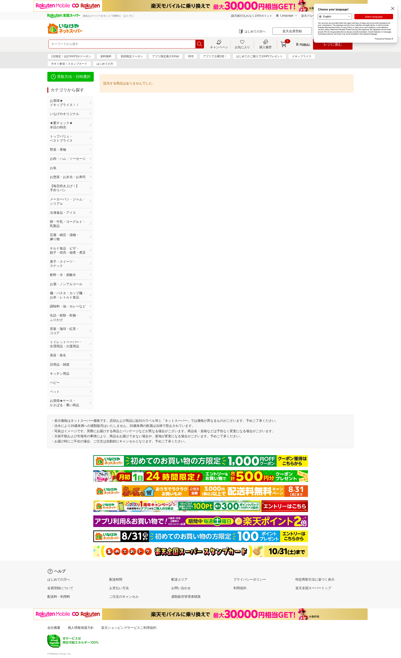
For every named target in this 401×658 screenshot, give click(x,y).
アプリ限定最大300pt (165, 56)
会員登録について (60, 588)
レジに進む (332, 44)
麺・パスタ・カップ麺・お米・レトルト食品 (68, 295)
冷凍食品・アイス (63, 212)
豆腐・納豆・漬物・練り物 (64, 237)
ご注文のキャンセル (124, 596)
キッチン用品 (59, 373)
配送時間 (115, 579)
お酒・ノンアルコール (66, 284)
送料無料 (105, 56)
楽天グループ (309, 15)
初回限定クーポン (132, 56)
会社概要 (53, 627)
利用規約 (239, 588)
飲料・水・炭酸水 (63, 275)
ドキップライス (301, 56)
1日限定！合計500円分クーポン (71, 56)
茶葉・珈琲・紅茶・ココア (64, 331)
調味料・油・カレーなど (68, 306)
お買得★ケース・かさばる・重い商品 (64, 403)
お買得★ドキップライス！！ (64, 103)
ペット (55, 391)
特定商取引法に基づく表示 (314, 579)
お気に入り (242, 47)
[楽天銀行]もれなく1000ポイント (251, 15)
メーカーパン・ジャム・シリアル (68, 201)
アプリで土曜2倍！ (215, 56)
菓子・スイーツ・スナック (63, 264)
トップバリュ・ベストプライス (61, 138)
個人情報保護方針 (81, 627)
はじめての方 (105, 63)
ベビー (55, 382)
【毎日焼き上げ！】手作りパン (64, 188)
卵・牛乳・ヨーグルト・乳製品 (68, 224)
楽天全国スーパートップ (313, 588)
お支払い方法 (119, 588)
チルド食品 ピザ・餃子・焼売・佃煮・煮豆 (68, 250)
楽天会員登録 (292, 31)
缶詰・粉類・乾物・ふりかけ (64, 317)
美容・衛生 (58, 355)
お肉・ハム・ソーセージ (68, 158)
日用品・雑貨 (59, 364)
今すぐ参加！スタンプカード (69, 63)
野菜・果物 (58, 149)
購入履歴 (265, 47)
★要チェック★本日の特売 (61, 125)
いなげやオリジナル (64, 114)
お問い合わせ (181, 588)
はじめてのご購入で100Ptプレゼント (259, 56)
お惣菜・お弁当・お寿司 (68, 177)
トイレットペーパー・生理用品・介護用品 (66, 344)
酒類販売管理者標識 (185, 596)
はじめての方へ (255, 31)
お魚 (53, 168)
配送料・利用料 (58, 596)
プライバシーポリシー (249, 579)
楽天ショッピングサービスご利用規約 (128, 627)
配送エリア (179, 579)
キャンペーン (219, 47)
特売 (191, 56)
